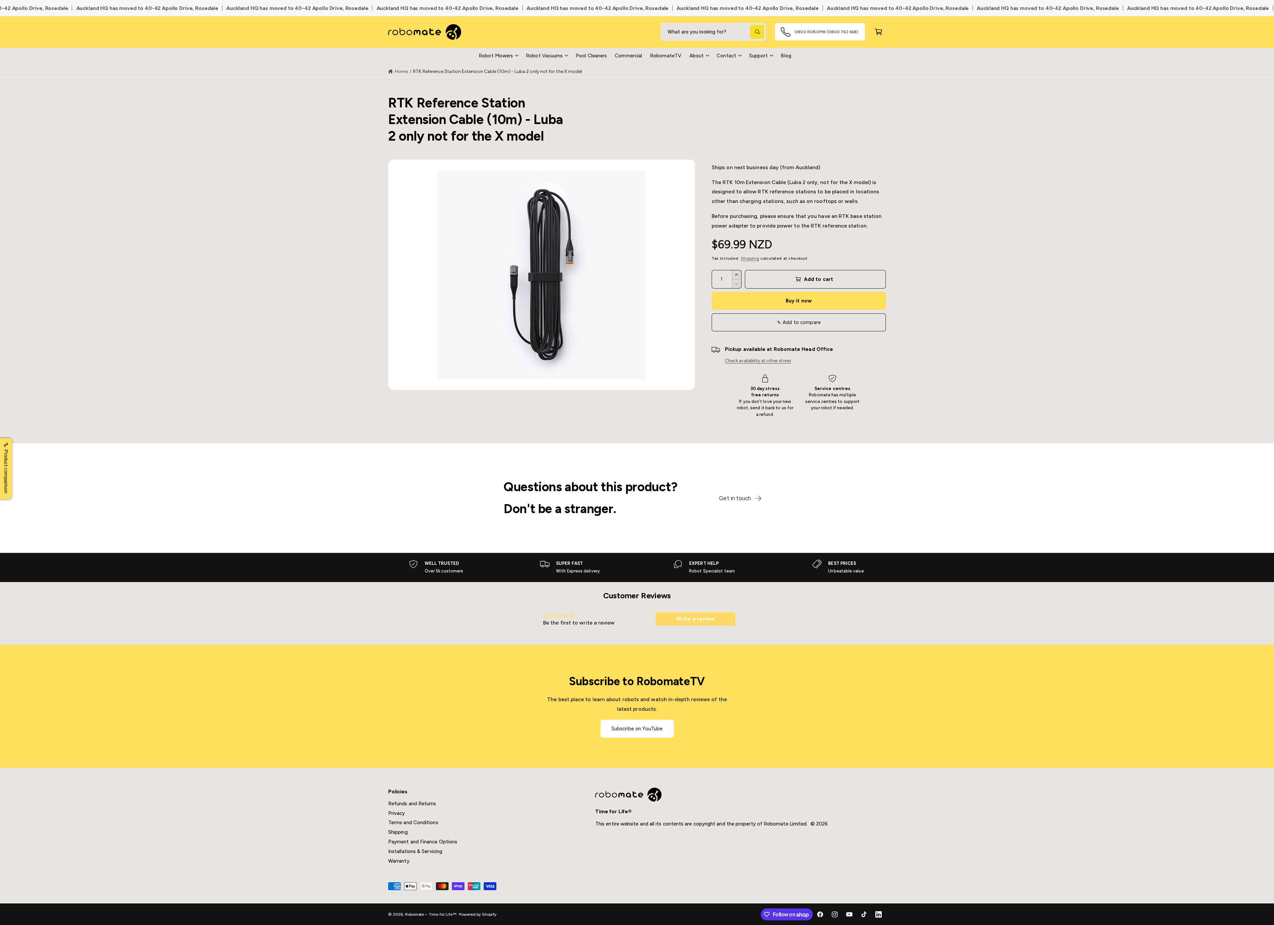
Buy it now (799, 301)
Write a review (695, 619)
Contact (726, 56)
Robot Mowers (496, 56)
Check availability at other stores (758, 360)
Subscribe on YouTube (637, 729)
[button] (498, 56)
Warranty (398, 861)
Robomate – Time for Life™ (430, 914)
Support (758, 56)
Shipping (750, 258)
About (696, 56)
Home (401, 71)
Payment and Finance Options (422, 842)
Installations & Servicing (415, 851)
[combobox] (713, 31)
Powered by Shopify (477, 914)
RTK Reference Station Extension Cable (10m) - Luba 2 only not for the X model (497, 71)
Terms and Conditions (413, 823)
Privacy (396, 813)
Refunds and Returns (412, 804)
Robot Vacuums (544, 56)
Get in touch (735, 498)
